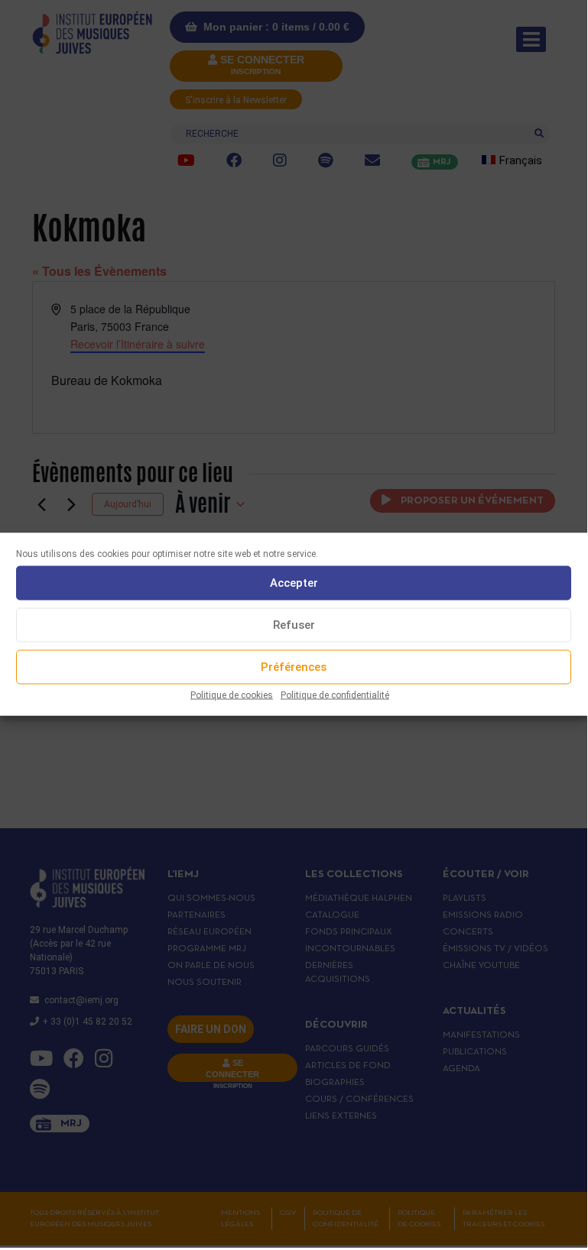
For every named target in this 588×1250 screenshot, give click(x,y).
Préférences (293, 667)
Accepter (294, 583)
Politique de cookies (231, 694)
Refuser (294, 625)
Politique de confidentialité (335, 694)
